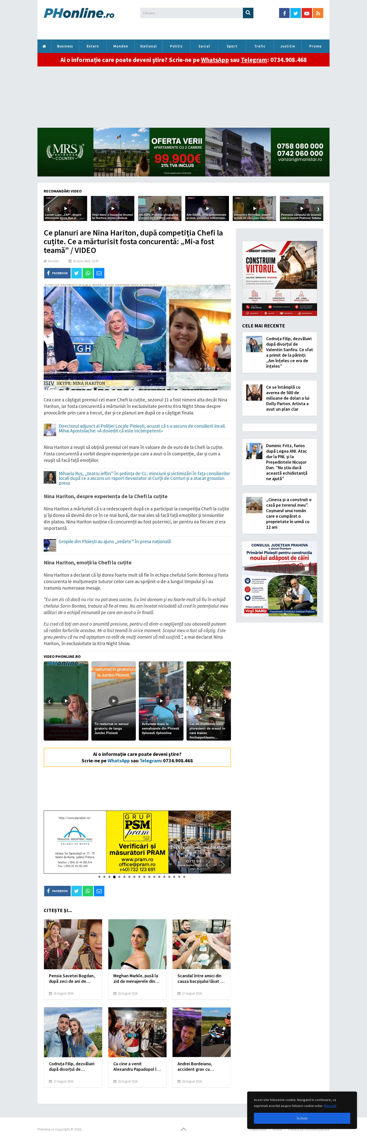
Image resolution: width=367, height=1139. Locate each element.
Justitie (287, 46)
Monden (120, 46)
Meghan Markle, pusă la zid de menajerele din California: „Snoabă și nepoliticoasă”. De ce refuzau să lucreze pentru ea (135, 978)
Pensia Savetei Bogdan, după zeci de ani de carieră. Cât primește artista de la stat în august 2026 (72, 978)
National (148, 46)
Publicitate (258, 1129)
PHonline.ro (44, 46)
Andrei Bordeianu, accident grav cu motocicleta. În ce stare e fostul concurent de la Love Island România (201, 1066)
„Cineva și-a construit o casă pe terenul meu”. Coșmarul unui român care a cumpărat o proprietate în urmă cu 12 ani (289, 513)
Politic (176, 46)
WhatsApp (215, 60)
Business (65, 46)
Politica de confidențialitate (309, 1129)
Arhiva (277, 1129)
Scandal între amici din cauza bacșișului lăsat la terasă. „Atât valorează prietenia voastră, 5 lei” (201, 978)
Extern (93, 46)
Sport (232, 46)
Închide (302, 1118)
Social (204, 46)
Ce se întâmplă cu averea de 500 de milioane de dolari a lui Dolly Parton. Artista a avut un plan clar (287, 398)
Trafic (259, 46)
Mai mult (330, 1106)
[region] (302, 1110)
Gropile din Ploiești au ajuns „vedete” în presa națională (115, 541)
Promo (315, 46)
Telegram (254, 60)
